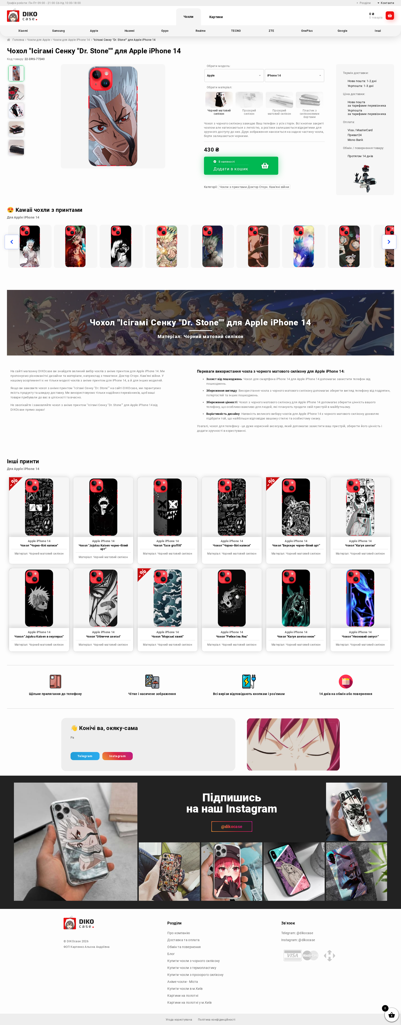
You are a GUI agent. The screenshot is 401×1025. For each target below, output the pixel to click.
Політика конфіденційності (216, 1019)
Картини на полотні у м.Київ (189, 1002)
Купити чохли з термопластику (191, 968)
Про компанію (178, 933)
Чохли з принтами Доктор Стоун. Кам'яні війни (254, 187)
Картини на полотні (182, 995)
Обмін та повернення (184, 947)
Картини (216, 17)
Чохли (189, 17)
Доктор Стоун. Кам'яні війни (139, 376)
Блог (171, 954)
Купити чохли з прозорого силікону (195, 975)
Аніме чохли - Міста (182, 982)
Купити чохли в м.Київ (185, 988)
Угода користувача (179, 1019)
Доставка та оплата (183, 940)
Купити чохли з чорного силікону (193, 961)
